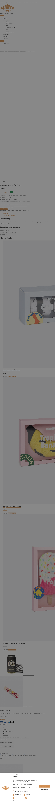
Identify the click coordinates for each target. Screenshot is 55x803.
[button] (25, 801)
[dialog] (27, 788)
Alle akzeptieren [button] (44, 786)
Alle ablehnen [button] (44, 789)
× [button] (53, 774)
